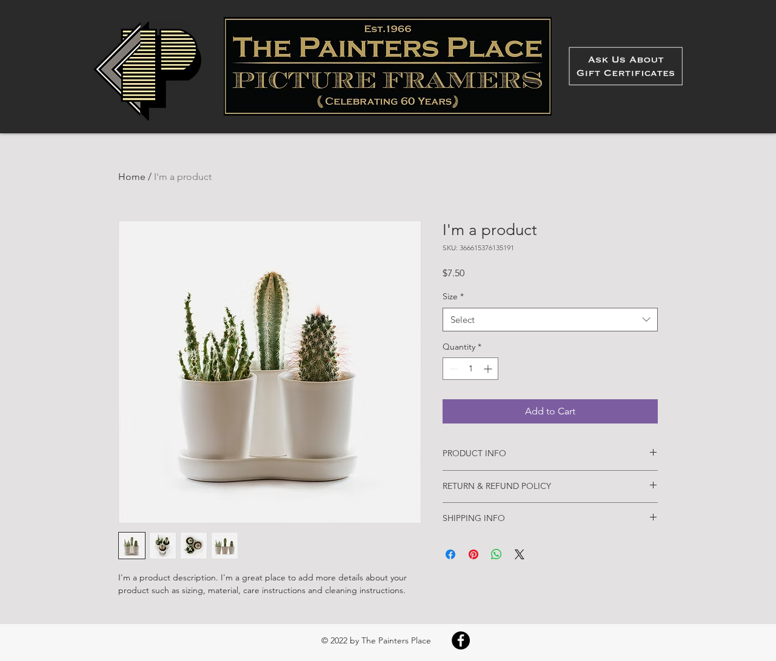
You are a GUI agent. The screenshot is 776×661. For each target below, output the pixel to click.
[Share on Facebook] (450, 554)
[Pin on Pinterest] (473, 554)
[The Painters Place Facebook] (461, 640)
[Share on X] (519, 554)
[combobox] (550, 319)
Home (132, 176)
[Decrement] (452, 368)
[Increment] (489, 368)
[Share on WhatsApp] (496, 554)
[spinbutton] (470, 368)
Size (453, 296)
